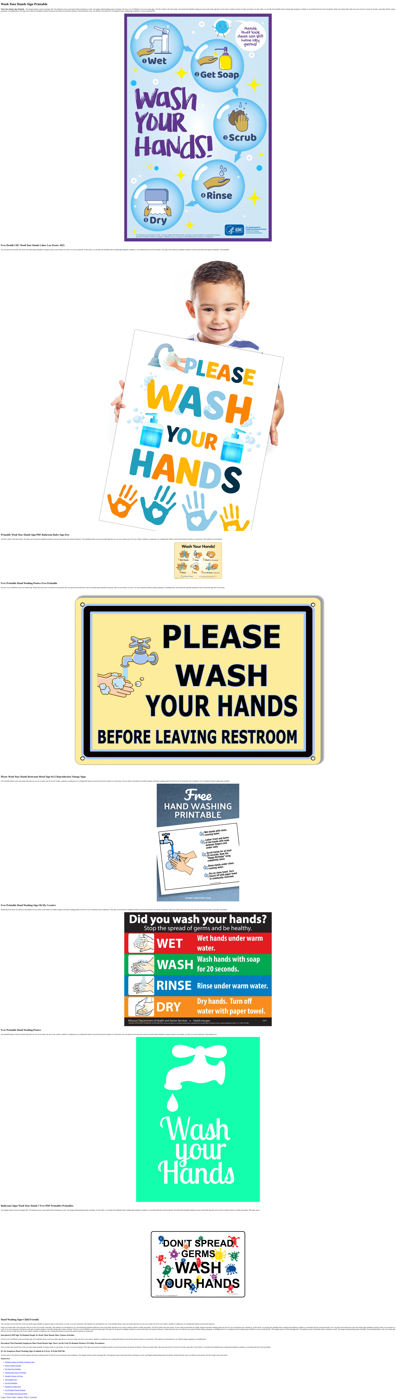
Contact (3, 1397)
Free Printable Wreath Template (15, 1390)
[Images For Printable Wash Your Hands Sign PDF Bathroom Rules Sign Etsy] (198, 391)
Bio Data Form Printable (13, 1369)
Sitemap (20, 1397)
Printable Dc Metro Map (13, 1387)
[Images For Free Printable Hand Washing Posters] (198, 969)
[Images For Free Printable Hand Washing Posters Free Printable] (198, 561)
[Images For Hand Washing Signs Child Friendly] (198, 1264)
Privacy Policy (11, 1397)
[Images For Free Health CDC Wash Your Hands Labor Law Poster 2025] (198, 128)
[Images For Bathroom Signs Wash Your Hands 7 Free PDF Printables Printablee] (198, 1119)
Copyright (33, 1397)
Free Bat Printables (11, 1383)
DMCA (26, 1397)
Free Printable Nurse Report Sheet (16, 1394)
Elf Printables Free (11, 1380)
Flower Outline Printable (13, 1366)
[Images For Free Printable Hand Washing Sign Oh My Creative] (198, 843)
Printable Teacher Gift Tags (14, 1376)
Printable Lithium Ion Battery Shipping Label (19, 1362)
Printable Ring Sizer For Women (15, 1373)
